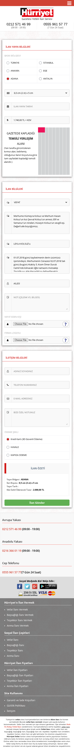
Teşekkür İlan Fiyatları (19, 680)
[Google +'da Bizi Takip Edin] (35, 586)
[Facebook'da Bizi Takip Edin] (20, 586)
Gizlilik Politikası (16, 705)
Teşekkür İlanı (15, 650)
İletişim (11, 711)
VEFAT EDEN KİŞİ (12, 316)
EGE (45, 70)
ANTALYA (47, 78)
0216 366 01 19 (11, 551)
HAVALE (15, 447)
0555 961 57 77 (55, 25)
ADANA (14, 78)
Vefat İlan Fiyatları (17, 670)
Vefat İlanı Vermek (17, 609)
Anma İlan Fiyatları (17, 686)
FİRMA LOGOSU (12, 332)
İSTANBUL (48, 62)
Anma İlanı (13, 655)
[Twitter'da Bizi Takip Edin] (27, 586)
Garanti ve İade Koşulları (21, 700)
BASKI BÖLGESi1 (12, 55)
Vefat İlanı (12, 639)
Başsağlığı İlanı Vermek (20, 615)
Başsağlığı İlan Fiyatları (20, 675)
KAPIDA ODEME (19, 455)
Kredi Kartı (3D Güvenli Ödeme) (26, 439)
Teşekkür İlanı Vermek (19, 620)
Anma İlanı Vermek (18, 625)
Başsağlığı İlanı (15, 645)
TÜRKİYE (15, 62)
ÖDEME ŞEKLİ (11, 432)
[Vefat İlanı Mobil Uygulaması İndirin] (48, 586)
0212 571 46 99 (18, 25)
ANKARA (15, 70)
